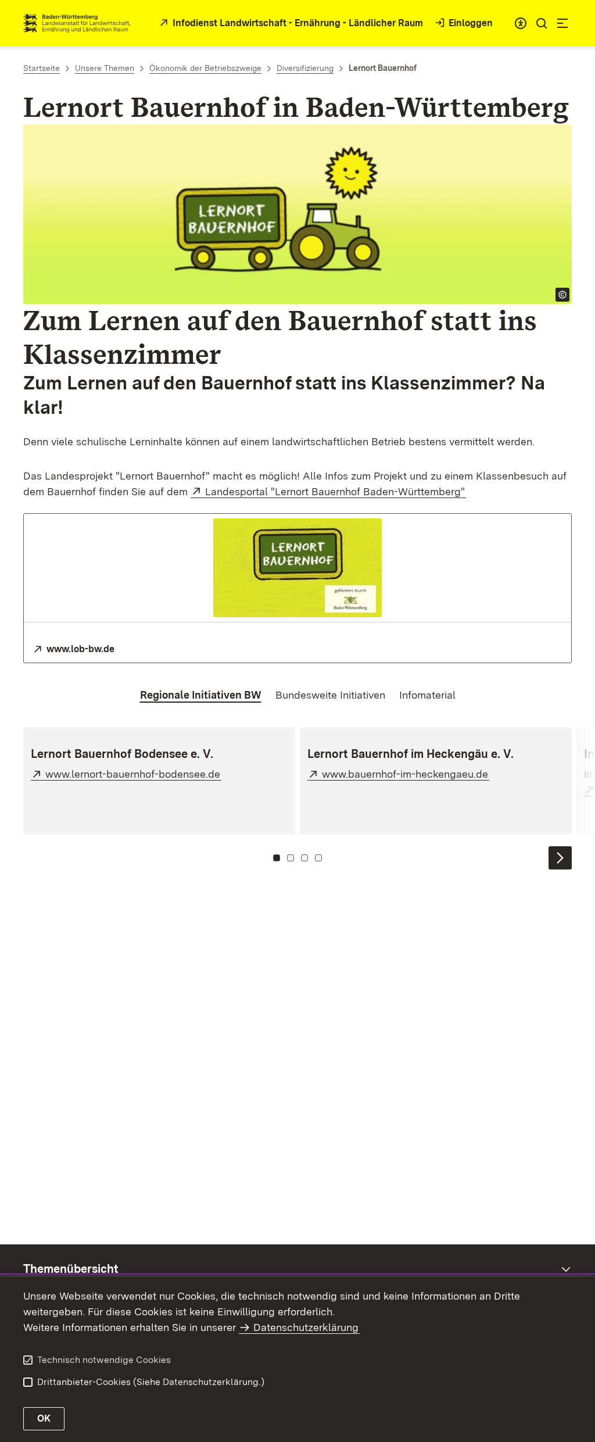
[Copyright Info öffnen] (562, 295)
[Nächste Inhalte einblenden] (560, 858)
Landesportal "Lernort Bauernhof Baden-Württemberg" (335, 491)
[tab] (200, 695)
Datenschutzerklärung (306, 1327)
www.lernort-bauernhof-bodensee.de (133, 774)
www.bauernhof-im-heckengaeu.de (405, 774)
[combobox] (520, 23)
